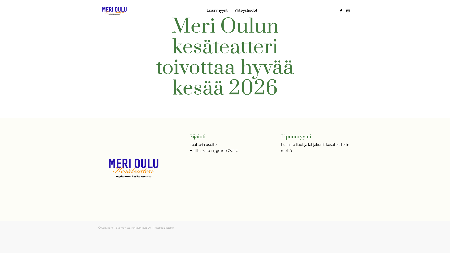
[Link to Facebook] (341, 10)
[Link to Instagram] (348, 10)
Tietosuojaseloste (163, 227)
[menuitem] (217, 10)
